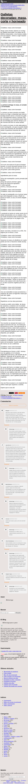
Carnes (6, 722)
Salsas (5, 746)
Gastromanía (7, 700)
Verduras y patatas (9, 718)
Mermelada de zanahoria (11, 671)
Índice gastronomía (9, 703)
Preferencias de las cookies (20, 782)
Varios (5, 754)
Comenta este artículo (6, 396)
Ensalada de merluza (10, 681)
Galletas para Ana (9, 683)
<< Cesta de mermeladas (7, 8)
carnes (5, 756)
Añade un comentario (13, 405)
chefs (5, 739)
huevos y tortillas (8, 723)
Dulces (6, 717)
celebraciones (8, 738)
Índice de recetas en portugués (12, 702)
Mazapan (6, 748)
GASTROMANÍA (12, 6)
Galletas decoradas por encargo (13, 686)
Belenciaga (8, 780)
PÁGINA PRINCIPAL (19, 5)
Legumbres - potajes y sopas (12, 736)
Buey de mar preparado (10, 675)
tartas (5, 726)
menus (5, 751)
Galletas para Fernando (10, 684)
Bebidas (6, 749)
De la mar (6, 720)
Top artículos (23, 780)
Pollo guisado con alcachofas (12, 676)
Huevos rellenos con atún (11, 678)
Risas (5, 752)
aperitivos (6, 728)
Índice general (8, 705)
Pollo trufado (7, 673)
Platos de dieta (8, 731)
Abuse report (13, 781)
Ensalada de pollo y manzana (12, 679)
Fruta (5, 725)
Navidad (6, 733)
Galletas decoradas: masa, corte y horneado (14, 18)
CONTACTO (4, 6)
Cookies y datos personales (8, 782)
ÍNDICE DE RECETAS (7, 5)
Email (2, 777)
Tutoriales (6, 735)
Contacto (7, 781)
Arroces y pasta (8, 730)
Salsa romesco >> (17, 8)
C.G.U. (19, 781)
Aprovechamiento (9, 741)
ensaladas (6, 743)
